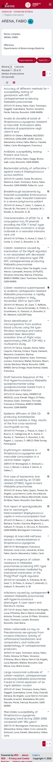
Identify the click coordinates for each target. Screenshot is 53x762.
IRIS (16, 755)
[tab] (7, 82)
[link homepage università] (33, 4)
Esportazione (26, 60)
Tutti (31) (43, 60)
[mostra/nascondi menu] (50, 4)
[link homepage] (9, 4)
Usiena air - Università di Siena (17, 11)
